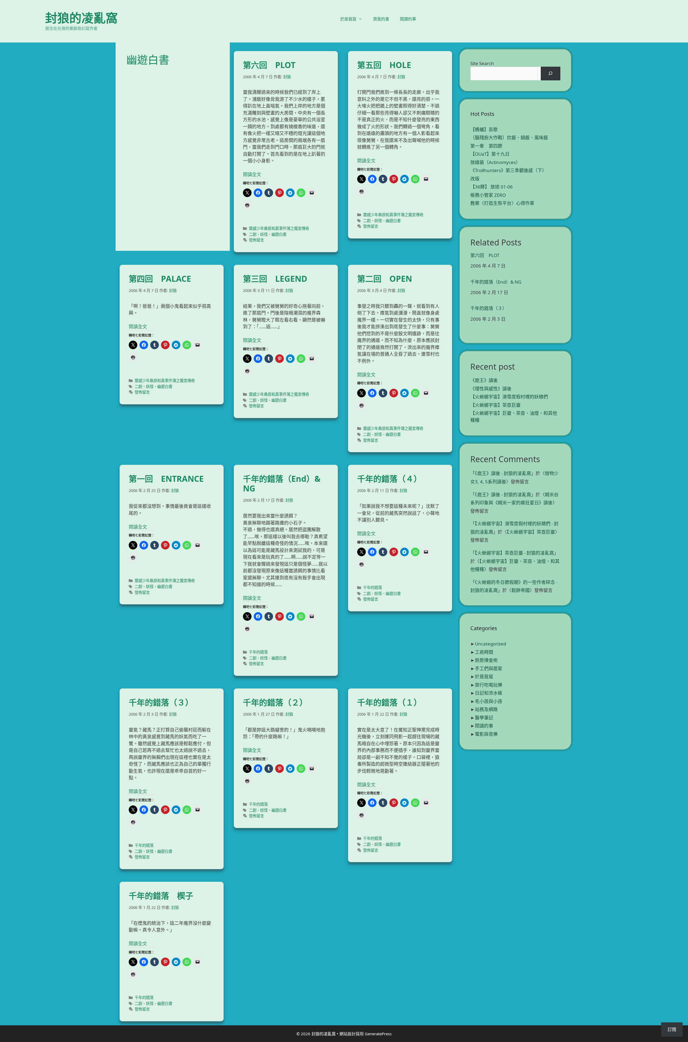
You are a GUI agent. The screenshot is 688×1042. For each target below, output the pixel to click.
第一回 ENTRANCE (166, 478)
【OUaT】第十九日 (490, 154)
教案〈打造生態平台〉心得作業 (502, 203)
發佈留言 (256, 239)
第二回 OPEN (384, 278)
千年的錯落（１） (389, 702)
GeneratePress (378, 1033)
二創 (252, 234)
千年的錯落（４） (389, 478)
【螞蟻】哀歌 (484, 129)
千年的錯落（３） (161, 702)
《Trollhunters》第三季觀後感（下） (508, 170)
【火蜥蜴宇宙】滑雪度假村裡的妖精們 (509, 397)
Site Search (482, 63)
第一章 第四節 (486, 146)
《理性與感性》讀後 (490, 389)
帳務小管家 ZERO (488, 195)
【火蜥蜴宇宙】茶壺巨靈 (495, 405)
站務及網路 (486, 709)
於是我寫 (348, 19)
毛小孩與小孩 (488, 701)
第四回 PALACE (160, 278)
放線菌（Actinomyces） (495, 162)
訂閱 (672, 1029)
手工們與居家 (488, 668)
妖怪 (264, 234)
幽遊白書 (278, 234)
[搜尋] (550, 73)
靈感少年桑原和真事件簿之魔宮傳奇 (279, 228)
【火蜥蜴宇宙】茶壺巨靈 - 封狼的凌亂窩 (514, 553)
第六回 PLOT (269, 64)
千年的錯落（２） (275, 702)
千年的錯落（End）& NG (282, 483)
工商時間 (484, 652)
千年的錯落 (258, 652)
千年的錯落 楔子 (161, 895)
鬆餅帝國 (520, 590)
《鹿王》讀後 (484, 380)
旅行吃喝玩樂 (488, 685)
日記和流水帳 (488, 693)
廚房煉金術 (486, 660)
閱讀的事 (408, 19)
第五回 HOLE (384, 64)
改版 (474, 179)
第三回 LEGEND (275, 278)
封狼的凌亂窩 (81, 18)
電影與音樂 (486, 734)
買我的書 (381, 19)
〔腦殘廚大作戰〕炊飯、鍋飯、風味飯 (509, 137)
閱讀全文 (252, 174)
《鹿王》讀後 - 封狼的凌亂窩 (503, 473)
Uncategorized (490, 644)
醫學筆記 (484, 718)
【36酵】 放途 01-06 (491, 187)
